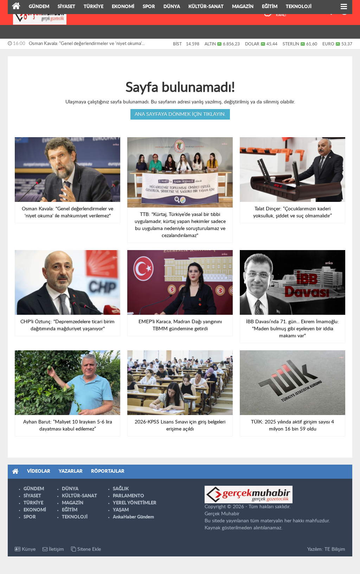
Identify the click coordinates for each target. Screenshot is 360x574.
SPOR (149, 7)
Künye (28, 549)
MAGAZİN (242, 7)
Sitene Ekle (88, 549)
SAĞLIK (121, 489)
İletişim (55, 549)
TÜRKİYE (93, 7)
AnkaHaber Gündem (133, 517)
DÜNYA (171, 7)
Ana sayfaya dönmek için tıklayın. (180, 114)
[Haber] (16, 7)
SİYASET (66, 7)
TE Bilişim (334, 549)
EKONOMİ (123, 7)
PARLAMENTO (128, 496)
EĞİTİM (269, 7)
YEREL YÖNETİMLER (134, 503)
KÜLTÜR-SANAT (206, 7)
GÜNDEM (39, 7)
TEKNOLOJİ (298, 7)
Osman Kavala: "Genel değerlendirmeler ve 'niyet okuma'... (87, 44)
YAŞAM (121, 510)
